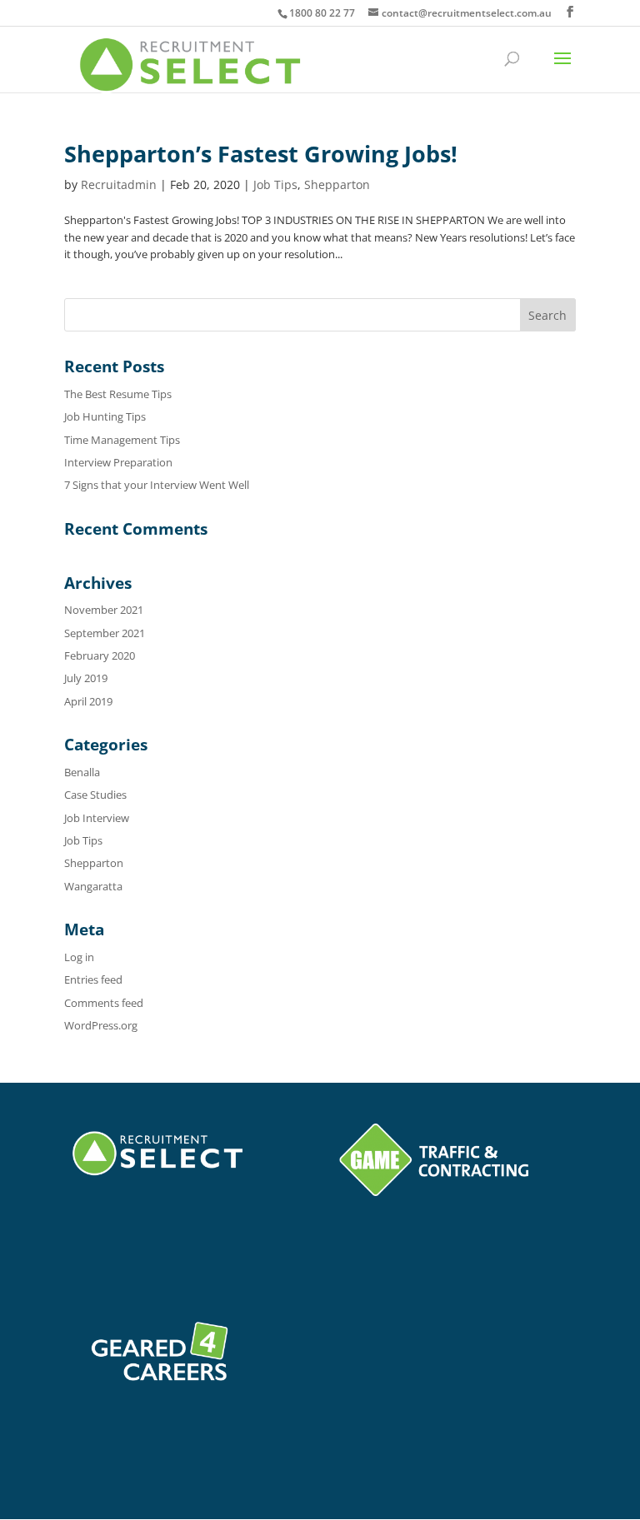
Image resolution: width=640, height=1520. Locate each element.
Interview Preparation (118, 462)
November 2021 (103, 609)
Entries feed (93, 979)
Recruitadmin (119, 184)
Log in (79, 956)
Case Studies (95, 794)
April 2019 (88, 701)
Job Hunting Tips (105, 416)
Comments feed (103, 1002)
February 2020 (99, 655)
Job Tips (275, 184)
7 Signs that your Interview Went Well (156, 484)
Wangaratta (93, 886)
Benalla (82, 772)
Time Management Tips (122, 439)
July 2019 (86, 677)
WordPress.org (101, 1025)
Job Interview (96, 817)
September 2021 (104, 632)
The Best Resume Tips (118, 393)
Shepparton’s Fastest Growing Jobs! (261, 153)
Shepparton (337, 184)
